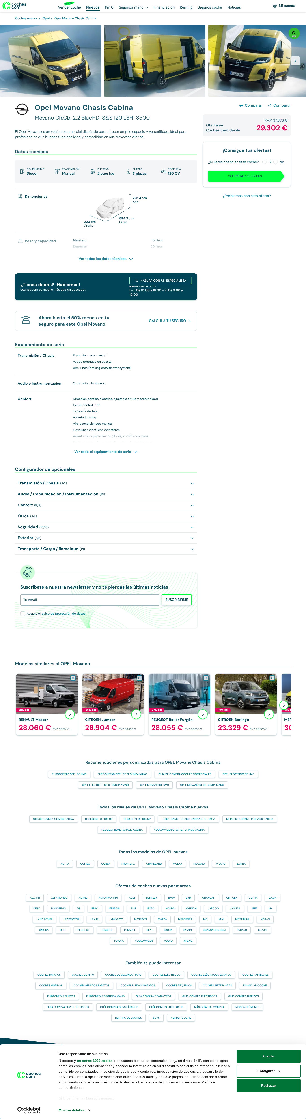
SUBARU (242, 930)
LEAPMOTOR (71, 919)
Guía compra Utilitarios (166, 1007)
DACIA (272, 898)
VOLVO (168, 941)
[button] (153, 61)
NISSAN (265, 919)
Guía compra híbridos (243, 996)
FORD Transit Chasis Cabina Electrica (188, 819)
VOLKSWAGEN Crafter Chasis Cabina (179, 830)
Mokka (177, 864)
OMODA (44, 930)
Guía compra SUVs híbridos (119, 1007)
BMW (171, 898)
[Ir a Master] (47, 704)
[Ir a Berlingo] (246, 704)
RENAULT (129, 930)
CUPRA (253, 898)
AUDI (132, 898)
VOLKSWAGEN (144, 941)
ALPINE (83, 898)
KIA (271, 908)
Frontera (128, 864)
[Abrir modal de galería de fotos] (295, 60)
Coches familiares (255, 975)
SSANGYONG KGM (214, 930)
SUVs (156, 1018)
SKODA (168, 930)
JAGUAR (235, 908)
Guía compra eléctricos (199, 996)
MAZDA (162, 919)
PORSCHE (107, 930)
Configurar (266, 1071)
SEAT (150, 930)
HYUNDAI (191, 908)
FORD (150, 908)
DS (78, 908)
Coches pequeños (179, 985)
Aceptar (268, 1056)
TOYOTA (119, 941)
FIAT (133, 908)
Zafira (241, 864)
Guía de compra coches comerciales (184, 774)
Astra (65, 864)
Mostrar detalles (71, 1110)
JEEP (254, 908)
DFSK (36, 908)
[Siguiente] (283, 705)
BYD (188, 898)
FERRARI (114, 908)
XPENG (188, 941)
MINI (221, 919)
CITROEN (231, 898)
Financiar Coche (255, 985)
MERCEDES (185, 919)
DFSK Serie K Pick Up (137, 819)
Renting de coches (128, 1018)
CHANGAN (208, 898)
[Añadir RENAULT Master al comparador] (73, 678)
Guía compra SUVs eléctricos (68, 1007)
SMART (187, 930)
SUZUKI (262, 930)
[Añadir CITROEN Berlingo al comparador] (272, 678)
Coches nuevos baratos (138, 985)
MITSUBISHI (242, 919)
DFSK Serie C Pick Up (98, 819)
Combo (85, 864)
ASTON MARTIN (108, 898)
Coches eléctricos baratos (211, 975)
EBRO (94, 908)
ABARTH (35, 898)
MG (205, 919)
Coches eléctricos (166, 975)
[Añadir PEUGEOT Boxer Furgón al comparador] (206, 678)
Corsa (105, 864)
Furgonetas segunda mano (105, 996)
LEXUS (94, 919)
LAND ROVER (44, 919)
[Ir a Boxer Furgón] (179, 704)
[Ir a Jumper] (113, 704)
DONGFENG (58, 908)
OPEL (63, 930)
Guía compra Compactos (153, 996)
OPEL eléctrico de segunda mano (105, 785)
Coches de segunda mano (123, 975)
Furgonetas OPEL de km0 (69, 774)
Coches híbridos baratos (91, 985)
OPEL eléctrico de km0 (238, 774)
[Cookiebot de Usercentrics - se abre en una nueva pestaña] (29, 1110)
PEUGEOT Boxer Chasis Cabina (122, 830)
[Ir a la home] (14, 6)
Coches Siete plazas (217, 985)
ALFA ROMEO (59, 898)
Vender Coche (181, 1018)
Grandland (154, 864)
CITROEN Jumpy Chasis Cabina (53, 819)
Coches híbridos (50, 985)
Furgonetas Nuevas (61, 996)
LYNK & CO (116, 919)
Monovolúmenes (247, 1007)
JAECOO (213, 908)
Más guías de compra (209, 1007)
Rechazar (268, 1085)
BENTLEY (151, 898)
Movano (199, 864)
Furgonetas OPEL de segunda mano (122, 774)
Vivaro (220, 864)
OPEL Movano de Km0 (154, 785)
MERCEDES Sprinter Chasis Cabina (249, 819)
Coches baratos (49, 975)
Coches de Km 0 (83, 975)
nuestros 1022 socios (94, 1061)
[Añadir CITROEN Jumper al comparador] (139, 678)
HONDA (170, 908)
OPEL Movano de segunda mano (202, 785)
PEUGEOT (84, 930)
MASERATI (140, 919)
